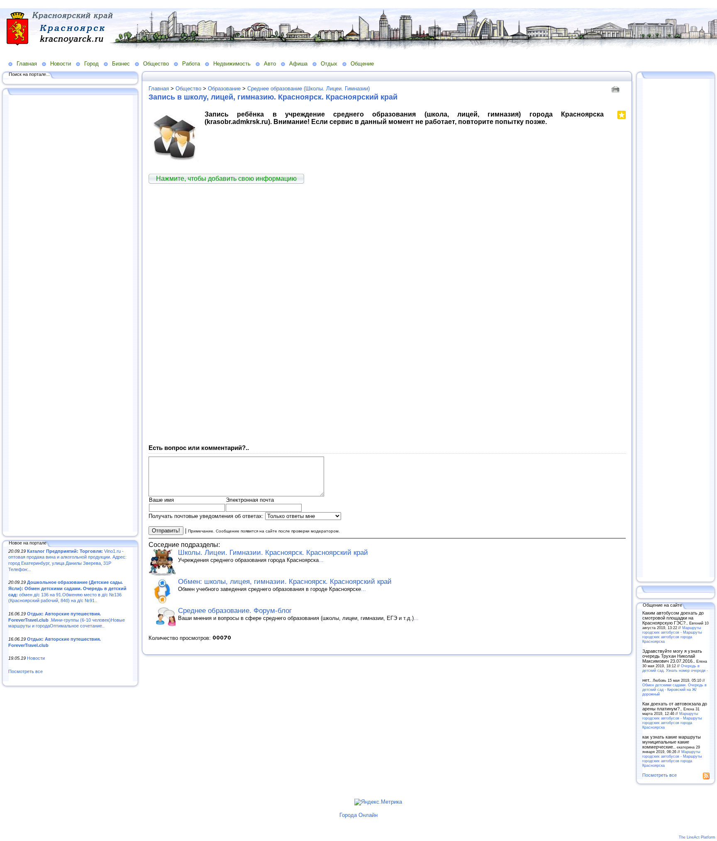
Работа (191, 64)
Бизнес (121, 64)
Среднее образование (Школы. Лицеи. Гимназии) (308, 88)
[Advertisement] (70, 314)
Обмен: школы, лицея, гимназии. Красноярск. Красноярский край (285, 582)
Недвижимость (232, 64)
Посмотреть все (25, 671)
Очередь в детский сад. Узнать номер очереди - (675, 668)
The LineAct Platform (697, 837)
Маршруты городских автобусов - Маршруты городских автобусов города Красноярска (672, 634)
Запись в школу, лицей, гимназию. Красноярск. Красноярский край (273, 97)
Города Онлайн (358, 815)
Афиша (298, 64)
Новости (60, 64)
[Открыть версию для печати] (616, 88)
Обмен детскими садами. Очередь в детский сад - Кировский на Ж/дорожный (674, 689)
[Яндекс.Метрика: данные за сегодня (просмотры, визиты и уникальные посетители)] (378, 802)
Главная (27, 64)
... (321, 560)
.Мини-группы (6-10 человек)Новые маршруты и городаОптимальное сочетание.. (66, 619)
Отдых (329, 64)
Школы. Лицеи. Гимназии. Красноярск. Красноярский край (273, 553)
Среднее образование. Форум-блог (235, 611)
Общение (362, 64)
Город (91, 64)
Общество (156, 64)
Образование (224, 88)
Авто (270, 64)
